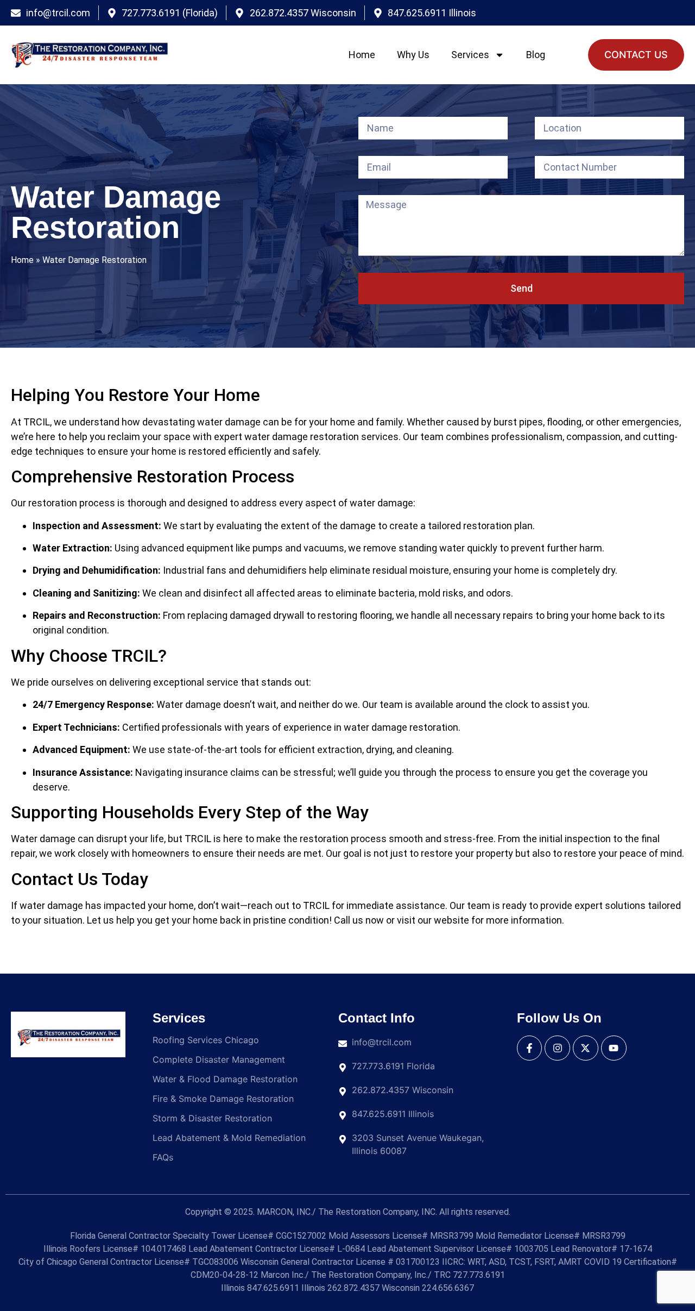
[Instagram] (557, 1048)
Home (362, 54)
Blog (535, 54)
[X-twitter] (585, 1048)
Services (470, 54)
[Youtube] (614, 1048)
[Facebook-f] (529, 1048)
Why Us (413, 54)
